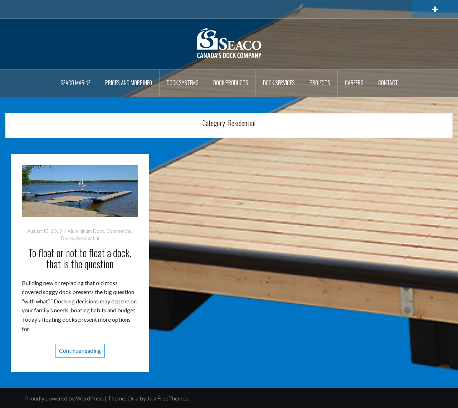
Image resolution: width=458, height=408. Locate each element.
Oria (132, 398)
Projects (320, 82)
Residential (87, 238)
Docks (67, 238)
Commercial (118, 231)
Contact (388, 82)
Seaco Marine (75, 82)
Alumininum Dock (86, 231)
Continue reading (80, 350)
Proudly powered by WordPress (64, 398)
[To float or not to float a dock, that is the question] (80, 190)
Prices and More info (128, 82)
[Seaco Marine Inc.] (229, 43)
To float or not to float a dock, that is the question (79, 258)
